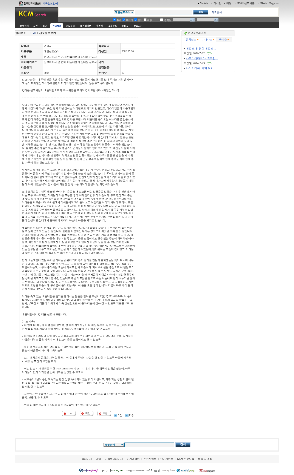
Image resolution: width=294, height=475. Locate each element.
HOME (32, 33)
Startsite (204, 3)
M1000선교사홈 (246, 3)
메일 (229, 3)
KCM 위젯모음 (185, 458)
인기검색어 (133, 458)
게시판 (217, 3)
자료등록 (217, 12)
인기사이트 (166, 458)
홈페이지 (87, 458)
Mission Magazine (269, 3)
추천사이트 (150, 458)
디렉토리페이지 (114, 458)
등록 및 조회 (205, 458)
